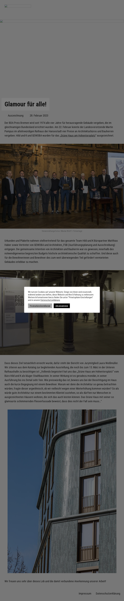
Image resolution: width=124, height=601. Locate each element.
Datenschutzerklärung (50, 300)
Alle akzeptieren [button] (61, 306)
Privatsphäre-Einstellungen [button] (40, 306)
